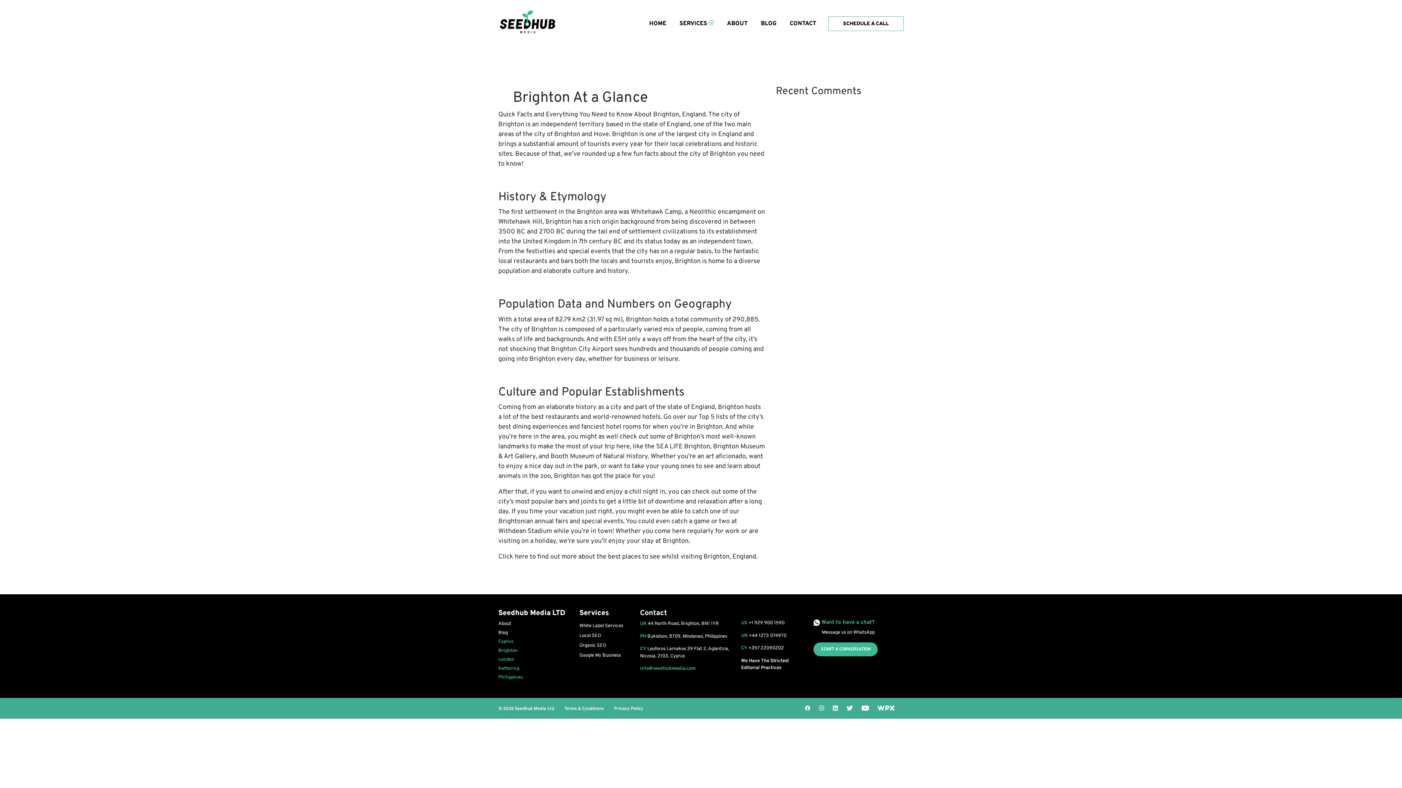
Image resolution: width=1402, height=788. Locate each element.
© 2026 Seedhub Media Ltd (526, 709)
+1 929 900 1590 (766, 623)
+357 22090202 (766, 648)
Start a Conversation (845, 649)
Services (693, 23)
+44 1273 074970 (767, 636)
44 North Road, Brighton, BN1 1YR (679, 624)
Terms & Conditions (584, 709)
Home (657, 23)
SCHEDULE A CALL (866, 24)
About (737, 23)
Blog (769, 23)
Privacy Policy (628, 709)
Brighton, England (679, 115)
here (521, 557)
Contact (803, 23)
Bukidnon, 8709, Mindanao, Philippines (683, 637)
